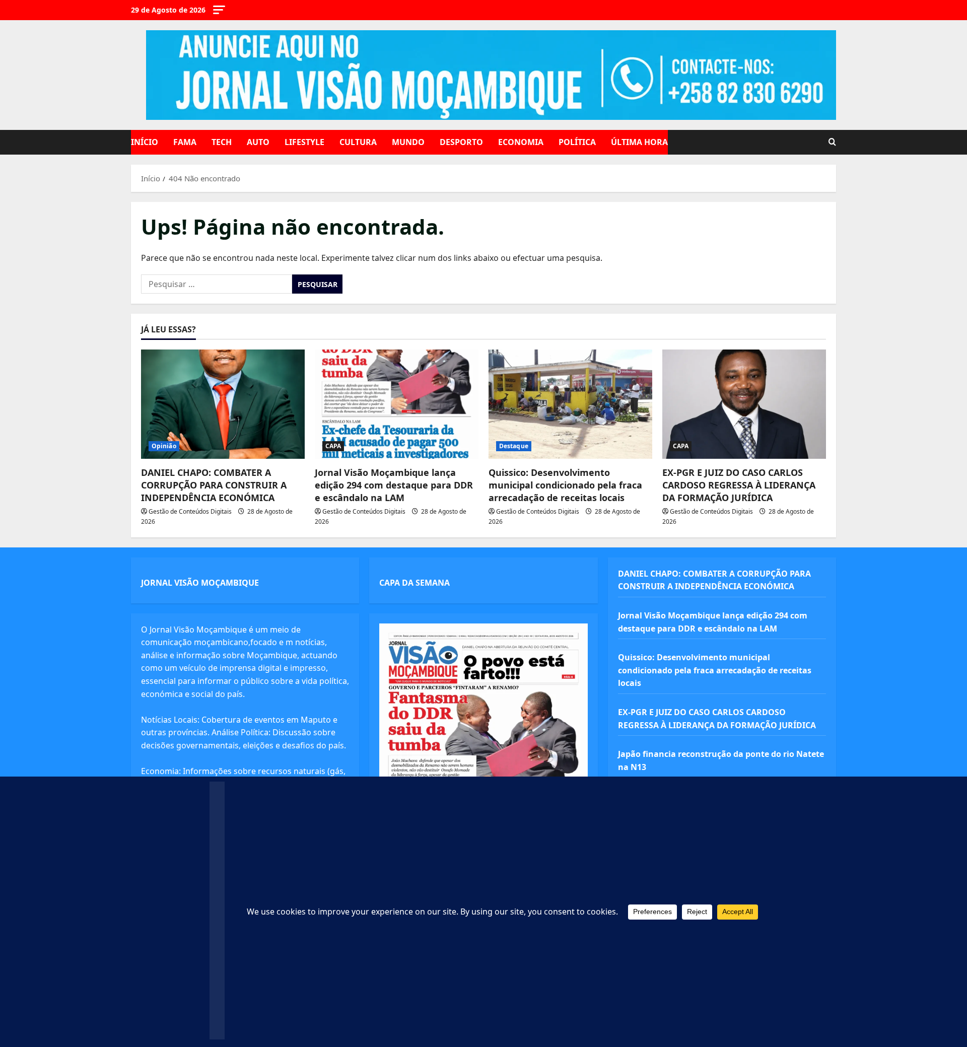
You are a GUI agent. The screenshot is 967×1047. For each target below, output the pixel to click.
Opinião (164, 446)
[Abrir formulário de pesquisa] (832, 142)
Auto (258, 142)
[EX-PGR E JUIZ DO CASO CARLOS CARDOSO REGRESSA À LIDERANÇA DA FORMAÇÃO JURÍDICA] (744, 404)
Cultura (358, 142)
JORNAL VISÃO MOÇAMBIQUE (200, 582)
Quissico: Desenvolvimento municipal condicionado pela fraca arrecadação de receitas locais (565, 485)
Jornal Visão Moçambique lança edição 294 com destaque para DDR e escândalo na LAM (394, 485)
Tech (222, 142)
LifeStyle (304, 142)
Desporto (461, 142)
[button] (219, 10)
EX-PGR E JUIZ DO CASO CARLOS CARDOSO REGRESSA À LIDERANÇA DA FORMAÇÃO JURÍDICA (738, 485)
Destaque (513, 446)
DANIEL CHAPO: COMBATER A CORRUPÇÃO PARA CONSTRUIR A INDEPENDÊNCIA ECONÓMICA (214, 485)
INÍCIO (144, 142)
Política (577, 142)
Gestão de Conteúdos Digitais (190, 511)
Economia (520, 142)
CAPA (333, 446)
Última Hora (639, 142)
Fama (184, 142)
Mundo (408, 142)
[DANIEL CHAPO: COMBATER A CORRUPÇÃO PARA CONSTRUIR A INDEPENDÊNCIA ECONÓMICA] (223, 404)
